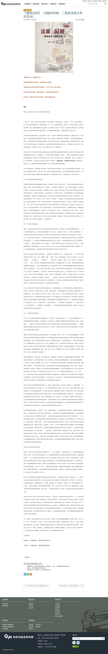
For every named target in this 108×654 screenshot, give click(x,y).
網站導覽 (85, 1)
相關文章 (27, 557)
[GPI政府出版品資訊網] (10, 4)
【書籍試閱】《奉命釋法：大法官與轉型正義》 (39, 569)
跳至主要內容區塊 (4, 0)
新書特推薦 (5, 605)
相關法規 (31, 626)
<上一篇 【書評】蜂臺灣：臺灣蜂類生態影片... (37, 585)
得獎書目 (38, 626)
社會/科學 (57, 612)
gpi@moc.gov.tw (48, 643)
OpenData (38, 624)
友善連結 (31, 628)
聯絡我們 (105, 1)
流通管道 (53, 4)
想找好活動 (5, 603)
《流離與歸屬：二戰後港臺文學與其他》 (40, 540)
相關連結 (62, 4)
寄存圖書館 (5, 628)
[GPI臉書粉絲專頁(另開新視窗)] (74, 642)
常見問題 (31, 624)
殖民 (83, 19)
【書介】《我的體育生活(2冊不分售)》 (37, 568)
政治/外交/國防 (59, 616)
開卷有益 (36, 4)
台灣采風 (57, 603)
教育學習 (57, 610)
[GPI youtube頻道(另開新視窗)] (78, 642)
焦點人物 (31, 608)
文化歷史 (57, 608)
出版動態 (27, 4)
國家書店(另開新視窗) (8, 624)
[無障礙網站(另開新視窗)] (75, 646)
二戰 (78, 19)
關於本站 (90, 1)
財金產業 (57, 614)
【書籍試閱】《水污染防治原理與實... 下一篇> (71, 585)
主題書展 (31, 605)
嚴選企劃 (44, 4)
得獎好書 (31, 603)
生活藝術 (57, 605)
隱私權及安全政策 (97, 1)
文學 (80, 19)
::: (22, 3)
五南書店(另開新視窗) (8, 626)
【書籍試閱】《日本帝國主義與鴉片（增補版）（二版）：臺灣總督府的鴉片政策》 (48, 566)
